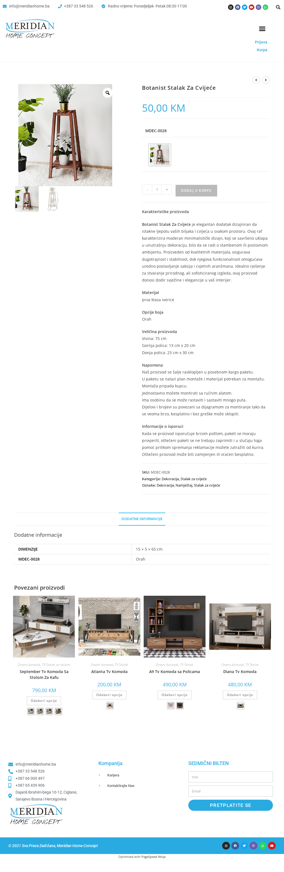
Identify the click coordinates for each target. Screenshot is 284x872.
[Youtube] (251, 7)
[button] (278, 7)
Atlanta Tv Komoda (109, 671)
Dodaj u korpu (196, 190)
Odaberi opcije (44, 700)
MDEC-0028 (156, 130)
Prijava (261, 42)
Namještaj (184, 485)
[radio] (160, 155)
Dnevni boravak (29, 664)
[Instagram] (231, 7)
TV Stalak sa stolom (56, 664)
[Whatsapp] (265, 7)
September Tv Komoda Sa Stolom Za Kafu (44, 674)
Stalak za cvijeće (194, 478)
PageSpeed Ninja (153, 857)
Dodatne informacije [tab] (142, 518)
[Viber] (258, 7)
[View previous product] (256, 80)
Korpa (262, 50)
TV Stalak (121, 664)
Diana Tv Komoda (240, 671)
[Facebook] (237, 7)
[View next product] (266, 80)
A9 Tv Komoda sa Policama (174, 671)
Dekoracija (170, 478)
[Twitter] (244, 7)
